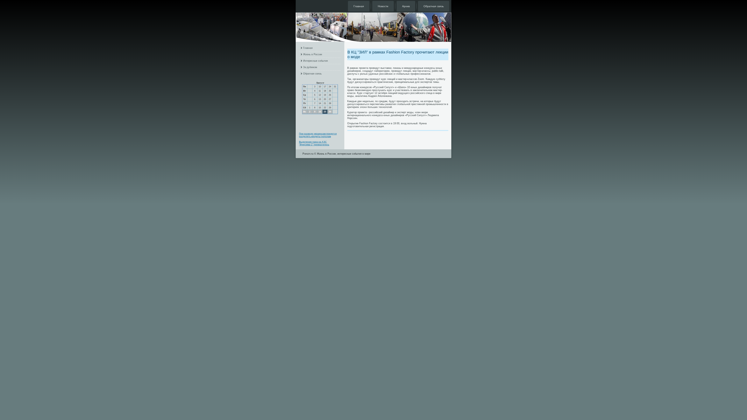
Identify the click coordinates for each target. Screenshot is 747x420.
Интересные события (315, 60)
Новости (383, 6)
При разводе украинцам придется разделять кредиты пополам (318, 135)
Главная (358, 6)
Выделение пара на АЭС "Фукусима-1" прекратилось (314, 143)
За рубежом (310, 67)
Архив (406, 6)
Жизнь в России (312, 54)
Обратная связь (433, 6)
